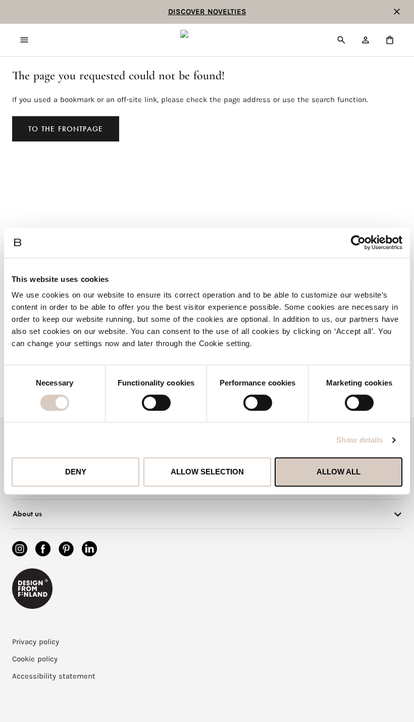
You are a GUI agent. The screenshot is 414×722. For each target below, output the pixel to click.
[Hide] (397, 12)
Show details (359, 440)
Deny (75, 471)
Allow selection (207, 471)
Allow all (338, 471)
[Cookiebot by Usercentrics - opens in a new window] (358, 242)
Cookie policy (35, 658)
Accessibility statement (53, 676)
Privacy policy (35, 641)
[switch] (156, 403)
